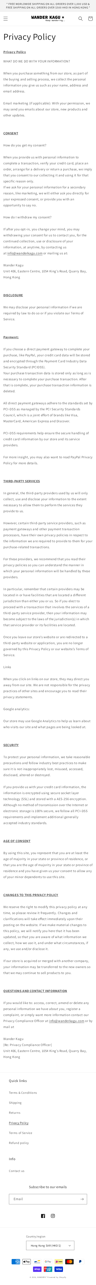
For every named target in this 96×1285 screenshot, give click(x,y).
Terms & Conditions (23, 1093)
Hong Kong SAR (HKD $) (46, 1245)
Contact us (17, 1171)
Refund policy (19, 1143)
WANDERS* (42, 1277)
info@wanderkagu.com (24, 253)
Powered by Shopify (56, 1277)
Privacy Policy (18, 1123)
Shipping (15, 1103)
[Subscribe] (82, 1199)
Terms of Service (20, 1133)
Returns (14, 1113)
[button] (5, 19)
